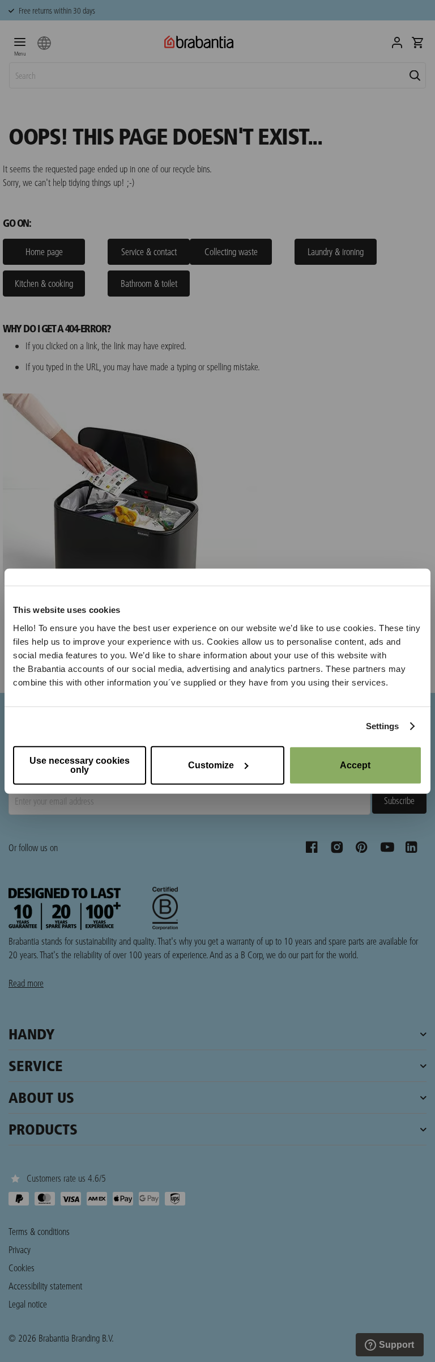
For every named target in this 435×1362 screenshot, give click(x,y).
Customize (211, 764)
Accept (355, 764)
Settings (382, 726)
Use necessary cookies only (79, 764)
